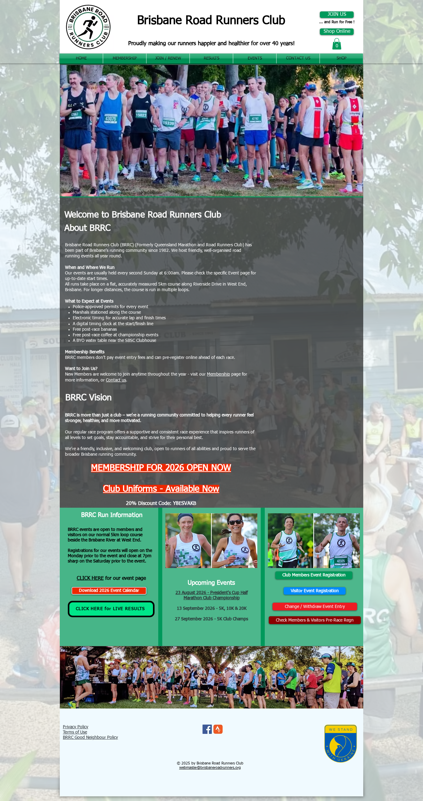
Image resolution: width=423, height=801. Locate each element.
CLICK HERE (90, 578)
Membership (218, 374)
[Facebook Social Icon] (207, 729)
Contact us (116, 380)
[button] (337, 44)
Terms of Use (75, 732)
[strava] (218, 729)
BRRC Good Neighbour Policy (90, 737)
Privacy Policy (75, 727)
